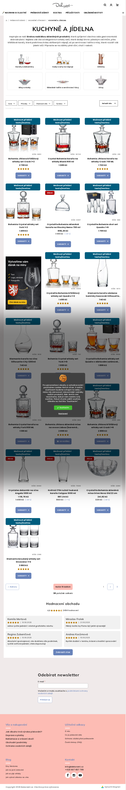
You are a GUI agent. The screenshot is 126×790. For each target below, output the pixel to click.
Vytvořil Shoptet (111, 787)
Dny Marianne (11, 766)
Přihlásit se (44, 700)
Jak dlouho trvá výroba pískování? (23, 731)
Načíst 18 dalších (62, 587)
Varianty (21, 175)
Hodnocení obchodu (62, 604)
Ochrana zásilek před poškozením (78, 738)
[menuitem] (14, 13)
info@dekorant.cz (73, 766)
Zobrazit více (62, 652)
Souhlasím (63, 407)
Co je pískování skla (72, 735)
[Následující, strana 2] (109, 587)
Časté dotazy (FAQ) (72, 742)
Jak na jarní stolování (14, 770)
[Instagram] (73, 775)
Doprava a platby (14, 735)
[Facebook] (67, 775)
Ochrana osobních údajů (18, 746)
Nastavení (62, 413)
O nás (66, 731)
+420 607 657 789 (73, 769)
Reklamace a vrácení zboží (19, 738)
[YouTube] (79, 775)
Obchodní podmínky (15, 742)
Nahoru (12, 587)
